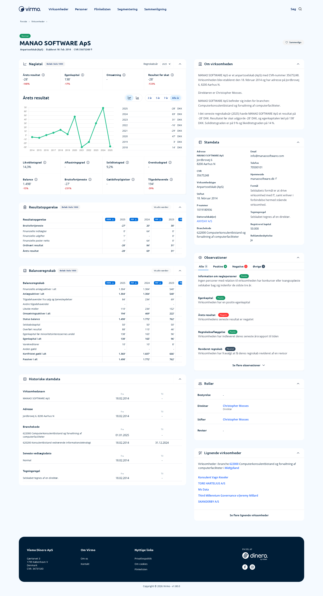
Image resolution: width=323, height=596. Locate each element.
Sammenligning (155, 9)
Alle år (175, 98)
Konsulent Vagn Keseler (213, 477)
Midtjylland (232, 468)
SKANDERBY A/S (208, 501)
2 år (150, 98)
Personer (81, 9)
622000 (234, 464)
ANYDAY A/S (204, 221)
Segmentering (127, 9)
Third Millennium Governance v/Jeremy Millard (228, 495)
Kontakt (85, 564)
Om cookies (141, 564)
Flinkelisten (102, 9)
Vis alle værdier (161, 207)
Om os (84, 558)
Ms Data (203, 489)
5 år (158, 98)
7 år (166, 98)
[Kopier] (91, 49)
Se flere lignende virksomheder (249, 515)
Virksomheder (58, 9)
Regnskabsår (150, 63)
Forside (23, 21)
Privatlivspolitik (143, 558)
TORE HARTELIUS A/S (211, 483)
